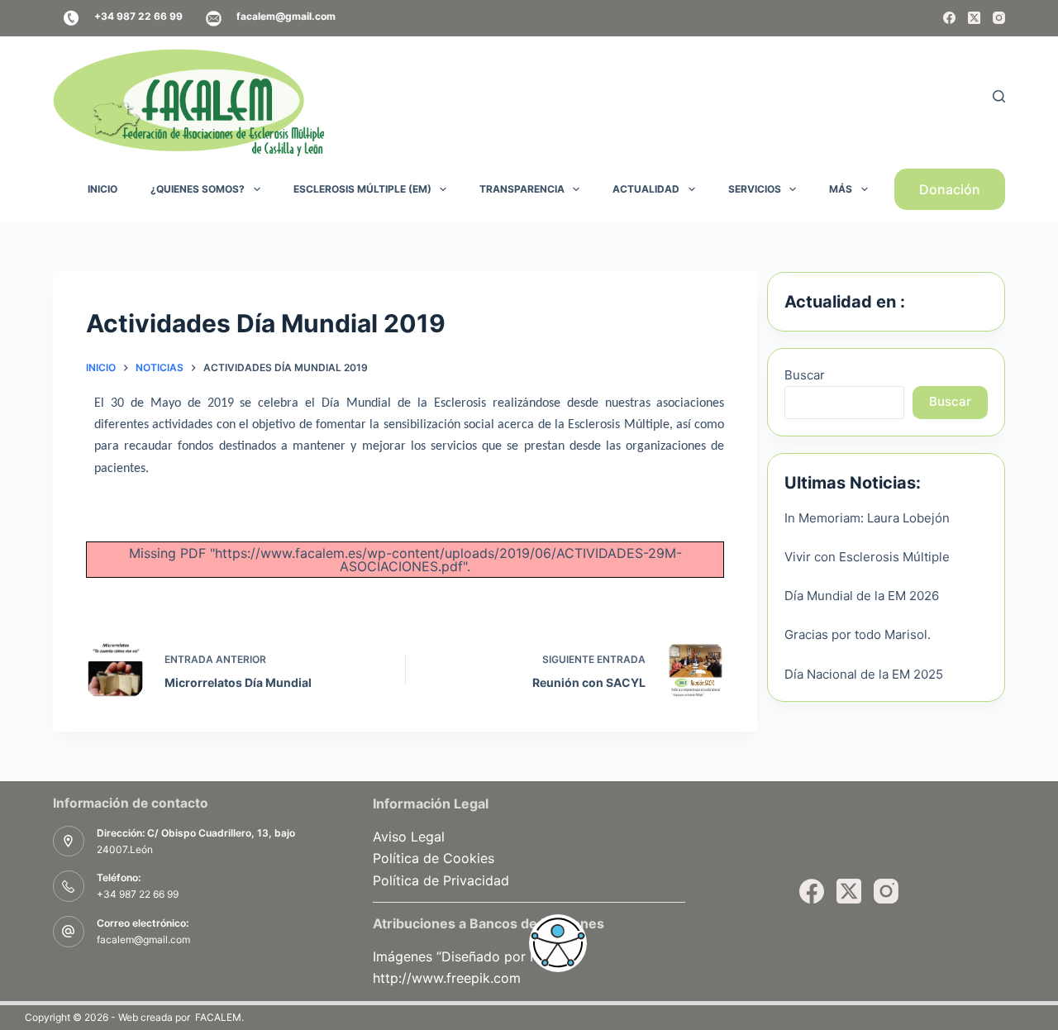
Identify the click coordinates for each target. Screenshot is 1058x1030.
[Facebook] (949, 18)
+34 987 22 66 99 (138, 894)
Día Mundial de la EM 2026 (861, 595)
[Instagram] (999, 18)
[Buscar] (999, 96)
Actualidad (645, 189)
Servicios (754, 189)
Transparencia (522, 189)
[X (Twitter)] (974, 18)
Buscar (804, 375)
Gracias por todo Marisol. (857, 634)
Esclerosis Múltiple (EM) (362, 189)
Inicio (102, 189)
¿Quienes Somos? (197, 189)
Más (840, 189)
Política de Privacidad (441, 880)
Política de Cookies (433, 858)
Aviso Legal (409, 836)
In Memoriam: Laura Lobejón (867, 518)
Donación (949, 189)
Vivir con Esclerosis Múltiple (867, 557)
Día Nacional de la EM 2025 (863, 674)
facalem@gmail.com (143, 939)
